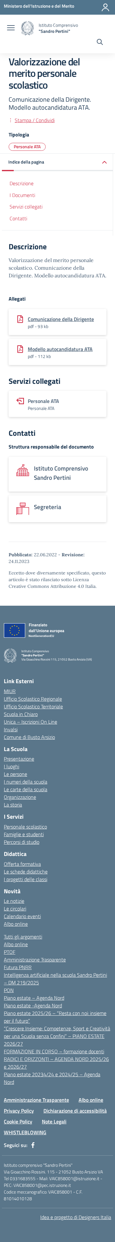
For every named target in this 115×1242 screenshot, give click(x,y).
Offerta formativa (22, 864)
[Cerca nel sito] (100, 43)
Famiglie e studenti (24, 834)
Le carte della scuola (25, 789)
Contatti (18, 218)
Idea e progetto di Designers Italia (75, 1217)
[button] (57, 162)
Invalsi (11, 729)
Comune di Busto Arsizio (29, 737)
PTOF (9, 952)
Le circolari (15, 908)
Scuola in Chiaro (21, 714)
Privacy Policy (19, 1110)
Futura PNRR (18, 967)
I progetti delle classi (25, 879)
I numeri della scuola (25, 781)
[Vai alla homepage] (27, 28)
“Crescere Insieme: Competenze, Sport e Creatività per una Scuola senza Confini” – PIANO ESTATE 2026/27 (57, 1036)
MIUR (10, 691)
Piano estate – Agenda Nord (34, 998)
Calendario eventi (22, 916)
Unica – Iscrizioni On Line (30, 722)
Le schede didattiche (26, 871)
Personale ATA (27, 146)
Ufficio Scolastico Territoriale (33, 706)
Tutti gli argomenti (23, 936)
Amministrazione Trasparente (35, 959)
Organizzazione (20, 797)
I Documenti (22, 195)
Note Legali (54, 1121)
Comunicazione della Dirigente (61, 319)
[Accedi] (105, 7)
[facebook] (33, 1145)
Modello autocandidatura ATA (60, 349)
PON (9, 990)
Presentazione (19, 759)
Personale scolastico (25, 826)
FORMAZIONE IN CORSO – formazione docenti (54, 1051)
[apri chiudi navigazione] (11, 28)
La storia (13, 804)
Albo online (16, 924)
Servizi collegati (26, 206)
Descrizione (22, 183)
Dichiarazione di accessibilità (75, 1110)
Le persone (15, 774)
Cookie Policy (18, 1121)
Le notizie (14, 901)
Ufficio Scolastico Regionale (33, 699)
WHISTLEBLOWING (25, 1132)
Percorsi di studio (21, 842)
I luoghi (11, 766)
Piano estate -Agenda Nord (33, 1005)
